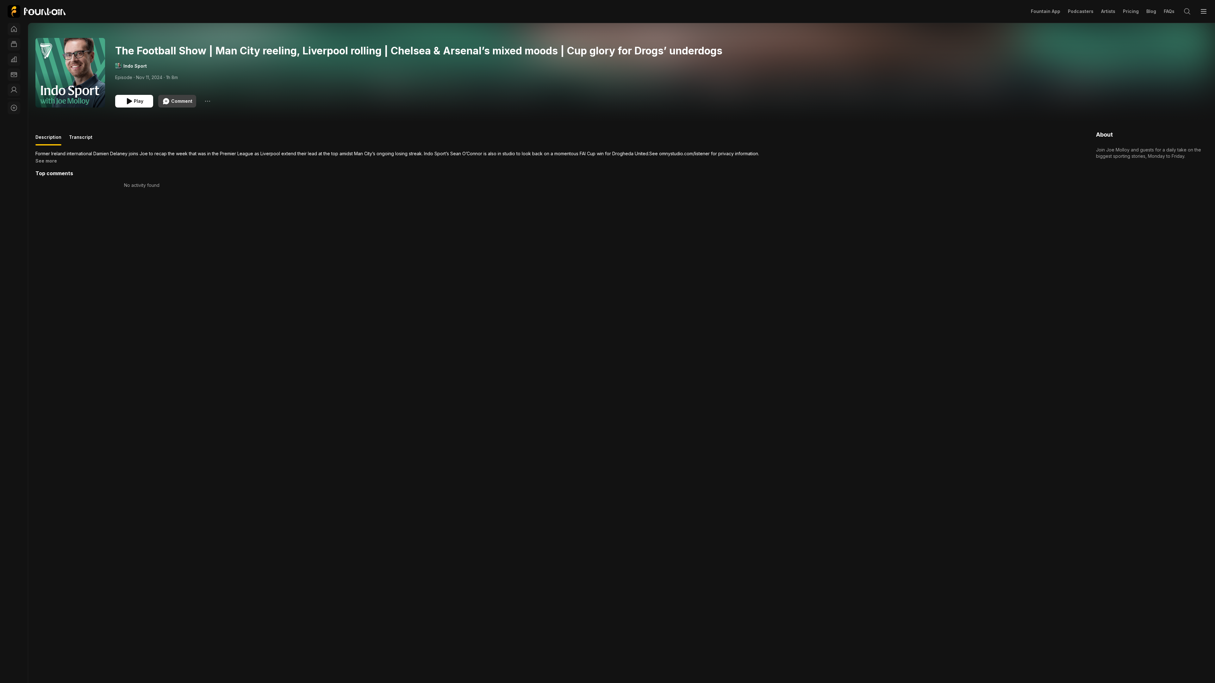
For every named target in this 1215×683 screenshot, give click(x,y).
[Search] (1187, 11)
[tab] (48, 139)
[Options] (207, 101)
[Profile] (14, 89)
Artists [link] (1108, 11)
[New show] (14, 108)
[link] (36, 11)
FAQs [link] (1169, 11)
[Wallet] (14, 74)
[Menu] (1203, 11)
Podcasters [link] (1081, 11)
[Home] (14, 29)
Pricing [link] (1131, 11)
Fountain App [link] (1045, 11)
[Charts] (14, 59)
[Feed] (14, 44)
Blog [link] (1151, 11)
